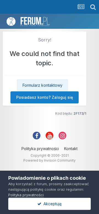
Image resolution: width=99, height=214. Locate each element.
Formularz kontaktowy (42, 85)
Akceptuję (51, 203)
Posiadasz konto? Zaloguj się (44, 97)
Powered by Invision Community (49, 160)
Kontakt (71, 148)
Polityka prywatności (40, 148)
